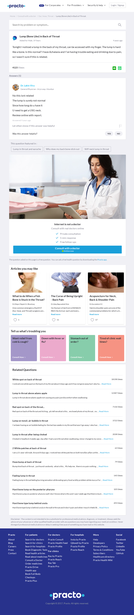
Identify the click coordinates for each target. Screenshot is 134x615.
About (11, 539)
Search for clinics (34, 543)
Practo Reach (55, 559)
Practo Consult (55, 539)
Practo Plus (31, 580)
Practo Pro (53, 566)
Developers (99, 543)
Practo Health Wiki (103, 560)
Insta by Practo (78, 539)
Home (12, 16)
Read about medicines (36, 556)
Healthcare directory (103, 556)
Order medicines (33, 563)
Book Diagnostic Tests (36, 549)
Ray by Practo (55, 556)
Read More (106, 384)
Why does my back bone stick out (62, 149)
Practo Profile (55, 546)
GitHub (120, 553)
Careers (12, 546)
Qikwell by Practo (80, 543)
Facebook (121, 539)
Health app (30, 570)
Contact (12, 553)
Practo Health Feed (58, 543)
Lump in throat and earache (27, 149)
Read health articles (35, 553)
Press (11, 549)
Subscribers (99, 553)
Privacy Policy (100, 546)
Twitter (119, 543)
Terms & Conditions (103, 549)
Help (95, 539)
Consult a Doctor (34, 560)
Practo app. (102, 259)
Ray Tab (52, 562)
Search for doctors (34, 539)
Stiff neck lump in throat (96, 149)
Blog (10, 543)
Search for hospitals (35, 546)
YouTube (120, 549)
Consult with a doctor (27, 16)
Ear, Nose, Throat (46, 16)
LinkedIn (120, 546)
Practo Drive (31, 567)
